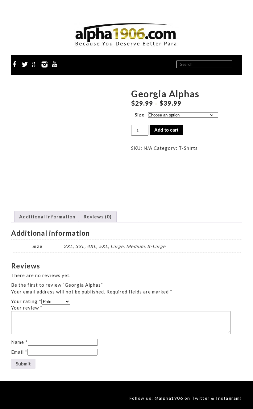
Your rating (26, 301)
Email (19, 352)
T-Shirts (188, 148)
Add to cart (166, 130)
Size (140, 114)
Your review (27, 307)
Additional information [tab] (47, 216)
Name (19, 342)
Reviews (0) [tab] (98, 216)
